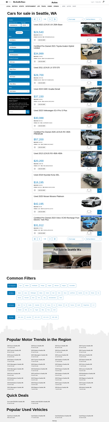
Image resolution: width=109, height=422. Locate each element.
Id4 (66, 305)
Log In (92, 2)
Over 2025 (29, 317)
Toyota (19, 293)
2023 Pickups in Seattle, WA (38, 379)
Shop (74, 6)
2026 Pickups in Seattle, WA (38, 383)
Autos (54, 2)
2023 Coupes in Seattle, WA (86, 383)
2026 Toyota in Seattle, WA (86, 351)
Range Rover (86, 305)
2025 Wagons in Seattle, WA (86, 379)
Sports (21, 6)
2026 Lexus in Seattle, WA (85, 369)
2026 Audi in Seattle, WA (85, 388)
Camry (48, 305)
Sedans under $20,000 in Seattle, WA (40, 402)
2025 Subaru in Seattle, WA (14, 360)
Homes (50, 6)
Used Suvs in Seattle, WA (13, 416)
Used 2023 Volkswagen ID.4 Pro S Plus (50, 110)
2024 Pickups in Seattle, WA (62, 369)
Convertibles (72, 285)
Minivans (57, 285)
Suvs (21, 285)
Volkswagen (33, 293)
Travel (43, 6)
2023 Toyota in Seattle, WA (38, 360)
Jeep (44, 297)
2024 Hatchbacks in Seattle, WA (87, 374)
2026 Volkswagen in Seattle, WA (15, 388)
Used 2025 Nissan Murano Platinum (49, 196)
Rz (31, 309)
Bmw (33, 297)
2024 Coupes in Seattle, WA (62, 383)
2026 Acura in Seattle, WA (61, 388)
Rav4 (19, 305)
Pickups (42, 285)
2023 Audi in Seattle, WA (85, 360)
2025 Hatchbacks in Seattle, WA (15, 379)
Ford (39, 297)
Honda (47, 293)
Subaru (40, 293)
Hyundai (80, 293)
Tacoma (72, 305)
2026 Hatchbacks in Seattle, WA (15, 383)
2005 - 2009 (54, 317)
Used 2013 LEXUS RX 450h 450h (48, 153)
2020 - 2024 (20, 317)
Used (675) (19, 32)
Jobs (63, 6)
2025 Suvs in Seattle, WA (13, 346)
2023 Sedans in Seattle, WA (62, 365)
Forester (20, 309)
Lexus (25, 293)
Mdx (26, 309)
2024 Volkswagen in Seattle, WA (15, 369)
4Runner (60, 305)
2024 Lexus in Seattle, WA (13, 355)
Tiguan (36, 309)
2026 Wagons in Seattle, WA (38, 388)
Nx (43, 305)
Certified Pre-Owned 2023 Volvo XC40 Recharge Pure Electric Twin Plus (56, 219)
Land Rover (72, 293)
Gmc (87, 293)
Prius (48, 309)
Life (38, 6)
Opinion (56, 6)
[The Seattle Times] (19, 2)
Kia (98, 293)
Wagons (64, 285)
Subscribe (98, 2)
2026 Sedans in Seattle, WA (62, 374)
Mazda (19, 297)
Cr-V (93, 305)
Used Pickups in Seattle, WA (86, 416)
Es (54, 305)
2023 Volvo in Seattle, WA (85, 365)
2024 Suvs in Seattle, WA (37, 346)
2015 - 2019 (37, 317)
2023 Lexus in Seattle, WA (61, 355)
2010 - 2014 (46, 317)
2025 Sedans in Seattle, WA (62, 360)
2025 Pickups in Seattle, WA (62, 379)
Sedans (27, 285)
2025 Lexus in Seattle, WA (85, 355)
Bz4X (79, 305)
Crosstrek (37, 305)
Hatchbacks (34, 285)
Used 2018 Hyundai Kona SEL (46, 175)
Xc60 (54, 309)
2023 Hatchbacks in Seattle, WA (39, 369)
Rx (24, 305)
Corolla (29, 305)
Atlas (43, 309)
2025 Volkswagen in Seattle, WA (39, 355)
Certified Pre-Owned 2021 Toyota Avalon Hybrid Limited (54, 47)
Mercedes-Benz (52, 297)
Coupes (49, 285)
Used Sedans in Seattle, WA (38, 416)
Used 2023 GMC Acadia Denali (47, 89)
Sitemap (54, 420)
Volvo (59, 293)
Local (8, 6)
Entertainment (31, 6)
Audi (53, 293)
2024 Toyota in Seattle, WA (86, 346)
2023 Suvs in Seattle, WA (61, 346)
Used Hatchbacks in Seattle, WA (63, 416)
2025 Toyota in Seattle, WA (14, 351)
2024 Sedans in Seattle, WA (38, 351)
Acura (65, 293)
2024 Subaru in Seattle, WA (38, 365)
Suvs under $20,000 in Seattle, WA (15, 402)
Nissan (92, 293)
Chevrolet (26, 297)
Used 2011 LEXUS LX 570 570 (47, 68)
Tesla (61, 297)
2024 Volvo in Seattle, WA (13, 374)
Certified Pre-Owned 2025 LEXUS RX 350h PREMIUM (52, 133)
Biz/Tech (15, 6)
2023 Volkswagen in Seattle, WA (15, 365)
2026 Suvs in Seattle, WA (61, 351)
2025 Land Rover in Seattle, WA (39, 374)
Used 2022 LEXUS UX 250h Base (48, 25)
